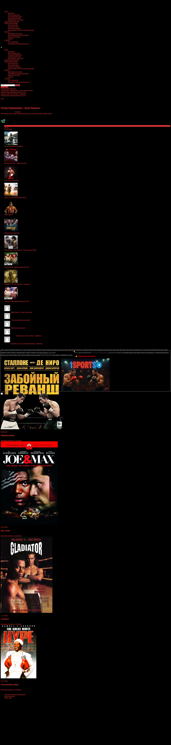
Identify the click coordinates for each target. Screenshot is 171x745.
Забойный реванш (8, 435)
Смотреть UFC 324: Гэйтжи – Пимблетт (17, 284)
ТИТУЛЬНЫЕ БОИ (14, 15)
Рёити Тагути (68, 350)
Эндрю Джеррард (107, 350)
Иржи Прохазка (159, 350)
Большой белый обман (9, 684)
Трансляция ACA (13, 27)
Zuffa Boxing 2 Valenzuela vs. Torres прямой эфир (20, 250)
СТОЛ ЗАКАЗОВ (13, 42)
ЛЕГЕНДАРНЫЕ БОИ (15, 17)
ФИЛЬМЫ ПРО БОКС (15, 33)
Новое (6, 127)
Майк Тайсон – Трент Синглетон (21, 312)
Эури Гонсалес (28, 350)
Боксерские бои (6, 113)
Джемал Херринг (76, 350)
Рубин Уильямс (98, 350)
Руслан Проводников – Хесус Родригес (20, 108)
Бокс (2, 98)
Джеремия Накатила (87, 350)
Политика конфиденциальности (18, 44)
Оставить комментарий (44, 113)
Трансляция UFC (13, 25)
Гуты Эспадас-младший (147, 350)
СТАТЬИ (10, 39)
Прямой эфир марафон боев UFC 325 (16, 267)
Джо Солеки (4, 350)
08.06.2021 (4, 432)
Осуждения (8, 129)
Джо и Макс (5, 531)
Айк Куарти (123, 350)
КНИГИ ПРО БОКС (14, 37)
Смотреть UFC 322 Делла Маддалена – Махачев (26, 343)
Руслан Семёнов (36, 350)
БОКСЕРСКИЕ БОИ (14, 18)
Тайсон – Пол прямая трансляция (15, 197)
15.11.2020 (4, 681)
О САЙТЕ (7, 40)
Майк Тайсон (8, 214)
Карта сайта (8, 698)
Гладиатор (5, 619)
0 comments (18, 440)
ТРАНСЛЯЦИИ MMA (11, 23)
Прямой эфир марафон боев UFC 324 (16, 301)
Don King (18, 112)
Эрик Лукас (116, 350)
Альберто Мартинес (46, 350)
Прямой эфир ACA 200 (11, 233)
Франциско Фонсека (58, 350)
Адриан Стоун (19, 350)
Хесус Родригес (31, 113)
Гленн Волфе (11, 350)
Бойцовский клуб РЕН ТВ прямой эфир (21, 30)
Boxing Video (5, 2)
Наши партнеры (9, 696)
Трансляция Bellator (14, 28)
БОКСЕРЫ (11, 13)
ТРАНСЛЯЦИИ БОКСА (11, 22)
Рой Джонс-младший (11, 180)
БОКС (6, 11)
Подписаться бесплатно (87, 356)
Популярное (8, 126)
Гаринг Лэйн (129, 350)
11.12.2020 (4, 615)
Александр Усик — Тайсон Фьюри (15, 163)
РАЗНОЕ (7, 32)
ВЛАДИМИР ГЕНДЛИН (15, 20)
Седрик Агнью (137, 350)
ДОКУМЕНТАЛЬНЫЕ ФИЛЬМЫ (18, 35)
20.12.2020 (4, 527)
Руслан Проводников (18, 113)
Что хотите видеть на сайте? (13, 146)
